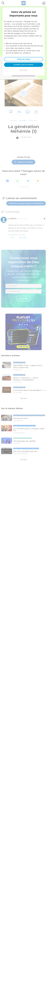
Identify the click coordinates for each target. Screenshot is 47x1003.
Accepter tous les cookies (23, 64)
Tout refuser (23, 70)
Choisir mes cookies (23, 59)
